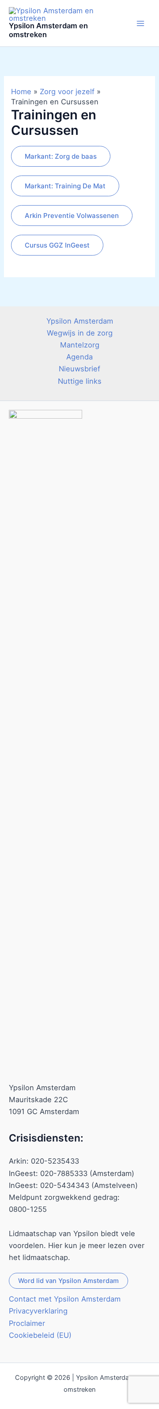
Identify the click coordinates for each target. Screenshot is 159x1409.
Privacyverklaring (38, 1310)
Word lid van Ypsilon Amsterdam (68, 1281)
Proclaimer (27, 1323)
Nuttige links (80, 381)
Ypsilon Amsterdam (79, 321)
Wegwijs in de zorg (80, 332)
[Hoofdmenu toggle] (140, 23)
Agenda (79, 356)
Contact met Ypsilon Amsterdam (65, 1298)
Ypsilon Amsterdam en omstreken (48, 30)
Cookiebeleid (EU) (40, 1335)
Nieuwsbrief (79, 368)
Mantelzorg (79, 344)
